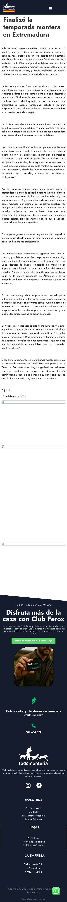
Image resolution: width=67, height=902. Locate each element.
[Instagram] (28, 785)
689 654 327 (33, 732)
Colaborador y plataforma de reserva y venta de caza (33, 713)
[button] (50, 8)
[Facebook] (39, 785)
